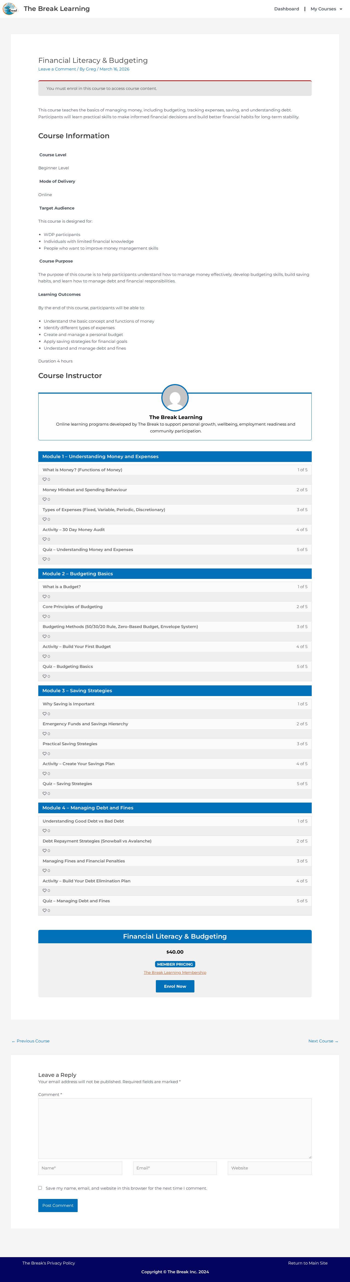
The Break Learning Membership (175, 972)
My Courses (323, 8)
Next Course (323, 1041)
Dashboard (286, 8)
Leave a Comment (57, 69)
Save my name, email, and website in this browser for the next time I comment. (126, 1188)
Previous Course (30, 1041)
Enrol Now (175, 986)
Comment (50, 1094)
